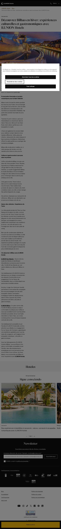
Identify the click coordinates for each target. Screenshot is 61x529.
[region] (30, 77)
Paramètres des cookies (14, 81)
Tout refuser (30, 86)
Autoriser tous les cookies (30, 77)
